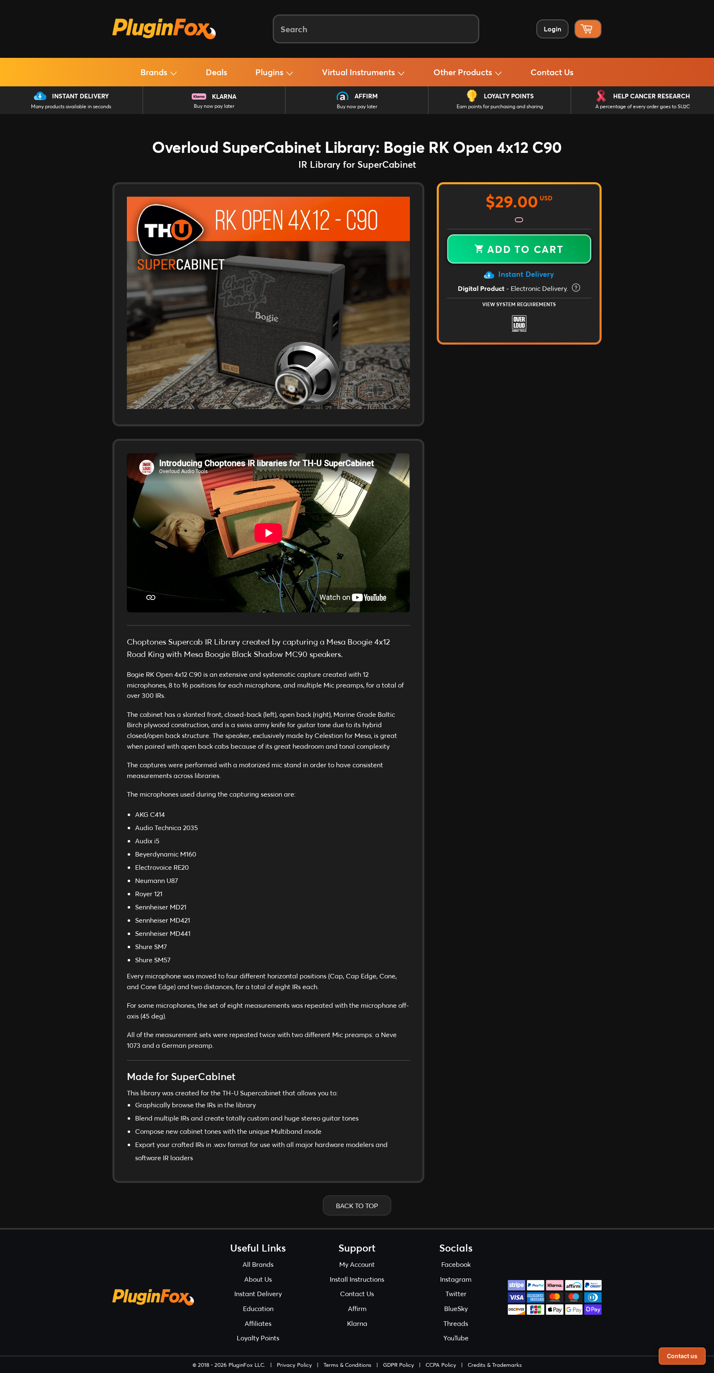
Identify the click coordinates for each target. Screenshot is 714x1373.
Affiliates (258, 1323)
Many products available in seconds (71, 106)
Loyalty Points (509, 96)
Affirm (366, 96)
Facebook (456, 1264)
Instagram (455, 1279)
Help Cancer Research (651, 96)
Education (258, 1308)
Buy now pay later (214, 106)
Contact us (682, 1355)
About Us (258, 1279)
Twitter (455, 1293)
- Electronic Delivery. (514, 288)
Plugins (270, 72)
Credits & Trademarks (495, 1364)
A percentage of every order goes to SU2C (642, 106)
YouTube (456, 1337)
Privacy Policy (294, 1364)
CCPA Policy (441, 1364)
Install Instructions (357, 1279)
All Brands (258, 1264)
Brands (154, 72)
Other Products (463, 72)
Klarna (224, 96)
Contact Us (552, 72)
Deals (216, 72)
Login (552, 28)
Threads (455, 1323)
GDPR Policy (398, 1364)
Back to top (357, 1205)
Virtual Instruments (359, 72)
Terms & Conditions (347, 1364)
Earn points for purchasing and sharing (500, 106)
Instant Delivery (80, 96)
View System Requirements (519, 304)
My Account (357, 1264)
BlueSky (456, 1308)
